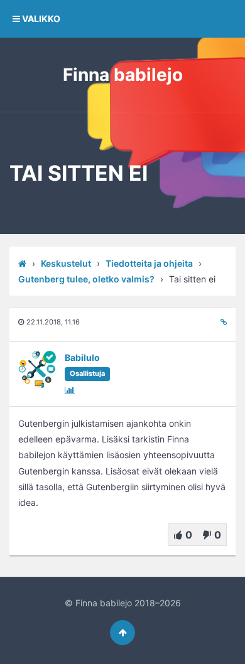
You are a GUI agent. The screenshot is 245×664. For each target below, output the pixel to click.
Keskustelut (66, 263)
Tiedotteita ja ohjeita (149, 263)
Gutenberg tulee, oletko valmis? (86, 279)
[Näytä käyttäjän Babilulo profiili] (37, 385)
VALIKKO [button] (40, 18)
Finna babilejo (123, 74)
